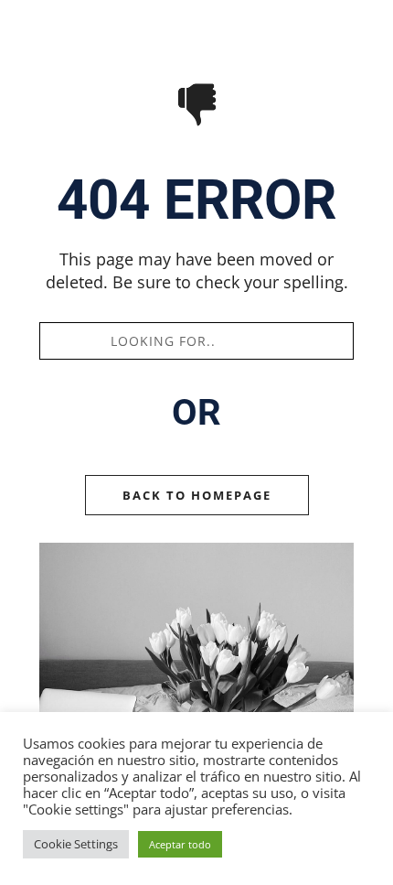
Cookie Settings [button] (76, 844)
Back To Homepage (196, 495)
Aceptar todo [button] (180, 844)
